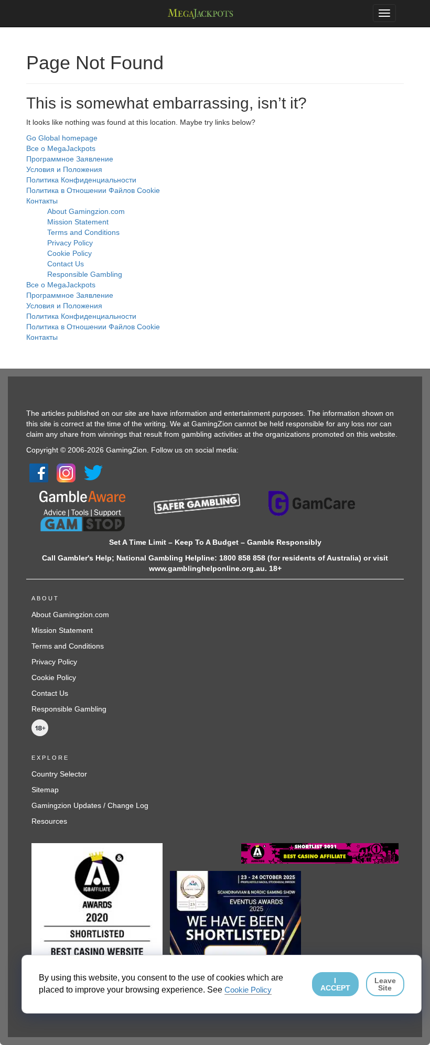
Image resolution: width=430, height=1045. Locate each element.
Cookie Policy (69, 253)
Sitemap (45, 789)
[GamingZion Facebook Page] (38, 472)
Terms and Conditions (83, 232)
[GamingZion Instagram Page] (66, 472)
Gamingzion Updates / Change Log (89, 805)
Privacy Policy (70, 243)
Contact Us (65, 264)
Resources (49, 821)
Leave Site (385, 984)
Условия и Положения (64, 169)
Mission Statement (78, 222)
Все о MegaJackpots (60, 148)
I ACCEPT (335, 984)
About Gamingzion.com (86, 211)
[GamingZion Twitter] (93, 472)
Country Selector (59, 774)
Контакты (42, 201)
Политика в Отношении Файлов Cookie (93, 190)
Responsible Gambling (84, 274)
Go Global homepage (62, 138)
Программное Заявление (69, 159)
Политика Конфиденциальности (81, 180)
